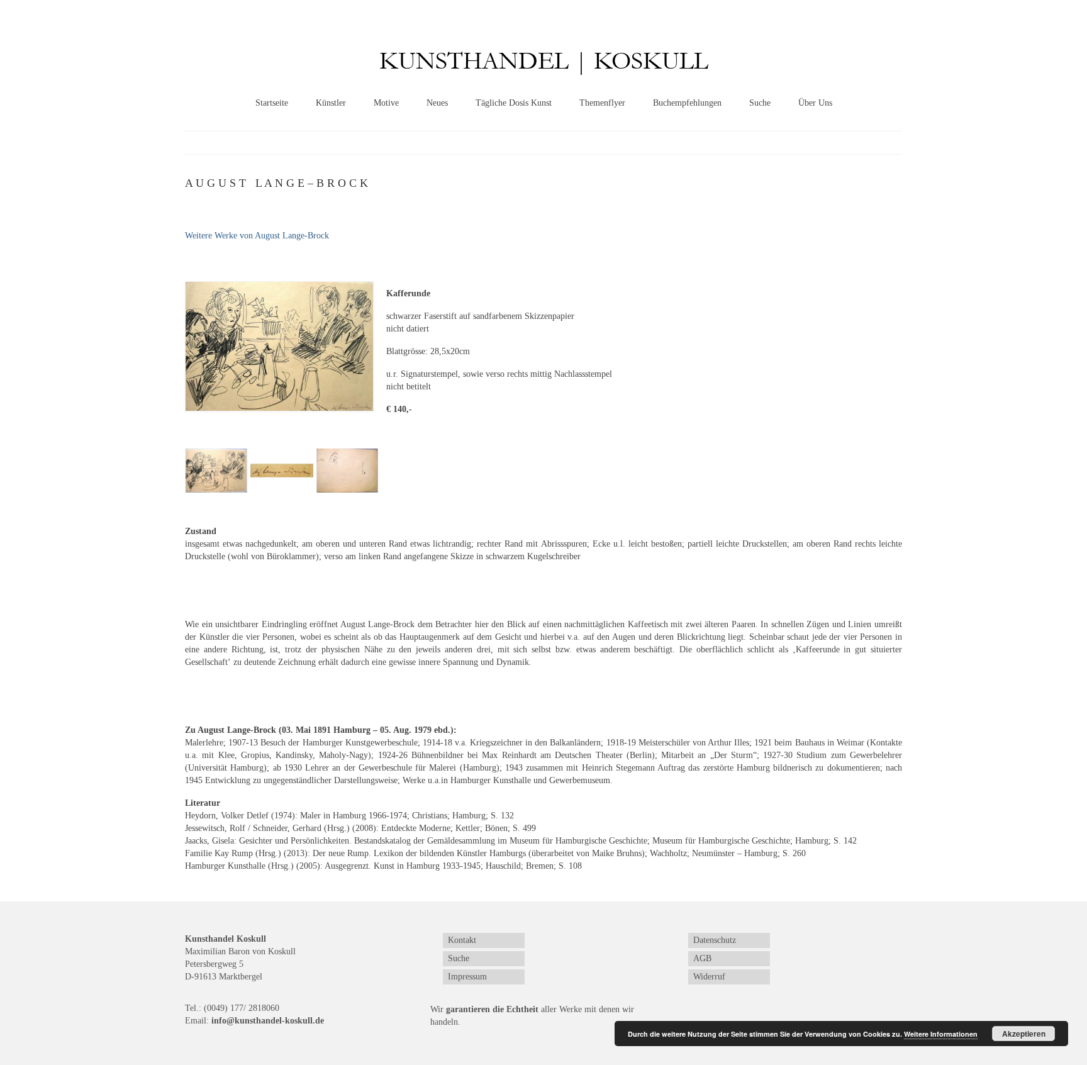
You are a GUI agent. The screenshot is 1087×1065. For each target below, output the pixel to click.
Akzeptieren (1023, 1033)
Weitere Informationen (941, 1034)
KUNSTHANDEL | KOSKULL (543, 61)
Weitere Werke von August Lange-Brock (257, 235)
